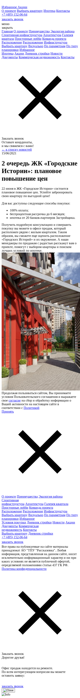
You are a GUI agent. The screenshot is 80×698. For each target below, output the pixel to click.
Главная (7, 31)
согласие (15, 400)
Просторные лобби (28, 38)
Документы (10, 57)
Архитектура (52, 35)
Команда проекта (54, 38)
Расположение (12, 42)
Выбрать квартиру (30, 11)
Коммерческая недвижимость (39, 57)
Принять (8, 411)
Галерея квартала (56, 504)
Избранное (27, 50)
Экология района (62, 31)
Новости (56, 53)
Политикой (31, 408)
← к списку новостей (17, 149)
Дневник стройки (37, 53)
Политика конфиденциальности (24, 569)
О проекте (9, 11)
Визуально (35, 46)
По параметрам (54, 46)
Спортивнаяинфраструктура (13, 502)
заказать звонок (12, 19)
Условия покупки (14, 522)
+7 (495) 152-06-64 (14, 14)
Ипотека (49, 11)
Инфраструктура (55, 42)
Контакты (63, 11)
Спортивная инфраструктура (22, 35)
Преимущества (39, 31)
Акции (19, 53)
